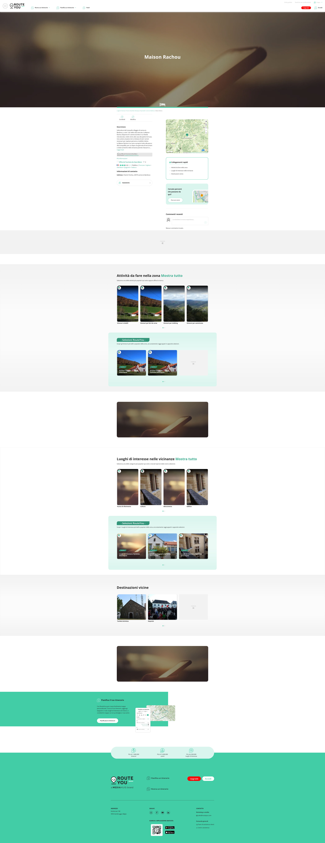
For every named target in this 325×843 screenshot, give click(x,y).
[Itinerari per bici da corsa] (150, 304)
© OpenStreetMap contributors (201, 152)
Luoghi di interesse (121, 110)
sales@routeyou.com (204, 815)
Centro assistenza (203, 828)
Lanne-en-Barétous (150, 110)
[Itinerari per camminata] (197, 304)
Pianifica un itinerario (160, 778)
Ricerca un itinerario (159, 789)
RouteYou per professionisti (303, 2)
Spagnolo (127, 167)
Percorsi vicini (175, 200)
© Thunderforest (191, 152)
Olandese (120, 167)
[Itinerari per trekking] (174, 304)
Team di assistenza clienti (206, 824)
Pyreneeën (143, 110)
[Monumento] (174, 487)
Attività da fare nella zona (179, 167)
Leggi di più (120, 150)
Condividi (122, 119)
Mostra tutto (172, 275)
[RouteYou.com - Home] (17, 5)
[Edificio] (197, 487)
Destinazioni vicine (177, 174)
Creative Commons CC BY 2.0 (131, 155)
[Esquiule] (162, 607)
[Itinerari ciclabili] (127, 304)
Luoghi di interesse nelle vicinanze (182, 171)
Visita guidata (288, 2)
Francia (127, 110)
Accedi (208, 778)
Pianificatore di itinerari (107, 721)
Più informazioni (122, 158)
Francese (142, 165)
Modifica (133, 119)
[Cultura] (150, 487)
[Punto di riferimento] (127, 487)
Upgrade (306, 8)
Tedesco (134, 167)
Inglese (148, 165)
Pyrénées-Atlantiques (135, 110)
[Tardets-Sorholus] (131, 607)
